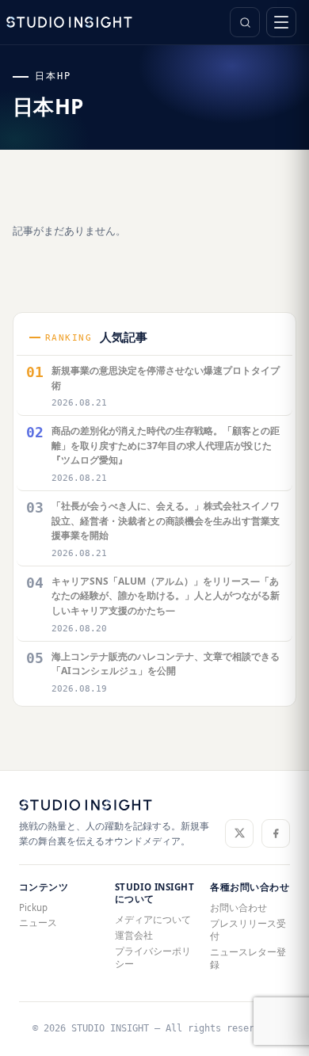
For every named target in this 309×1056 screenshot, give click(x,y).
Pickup (33, 907)
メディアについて (153, 919)
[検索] (245, 22)
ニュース (38, 922)
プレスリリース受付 (248, 929)
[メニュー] (281, 22)
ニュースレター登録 (248, 958)
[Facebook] (275, 833)
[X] (239, 833)
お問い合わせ (238, 907)
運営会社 (134, 935)
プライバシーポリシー (153, 957)
